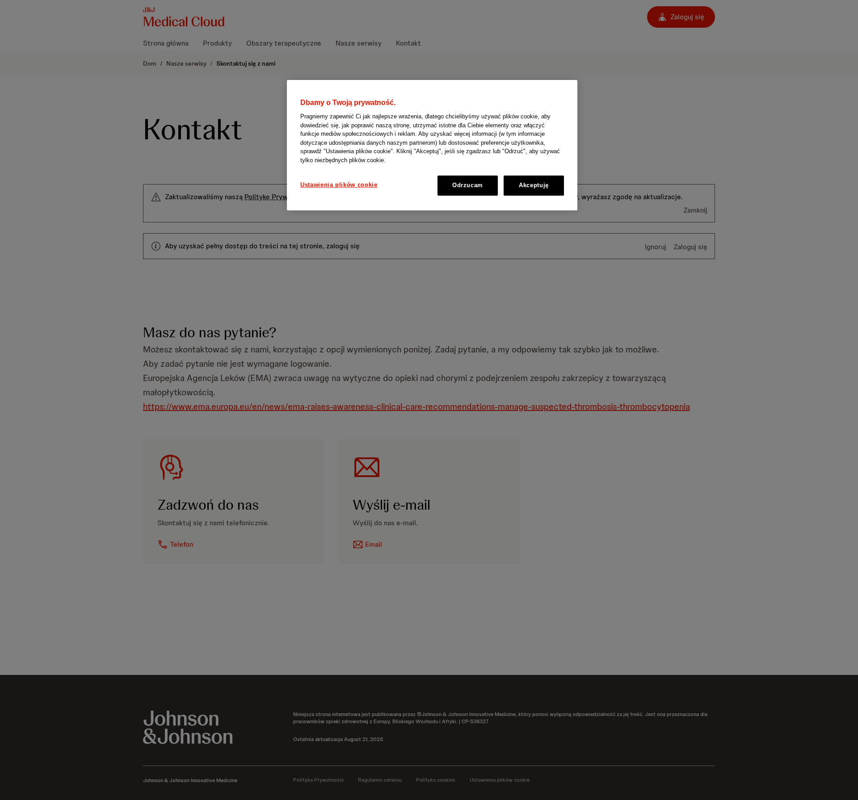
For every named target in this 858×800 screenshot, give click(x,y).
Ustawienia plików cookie (339, 185)
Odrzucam (467, 185)
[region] (432, 145)
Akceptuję (534, 185)
